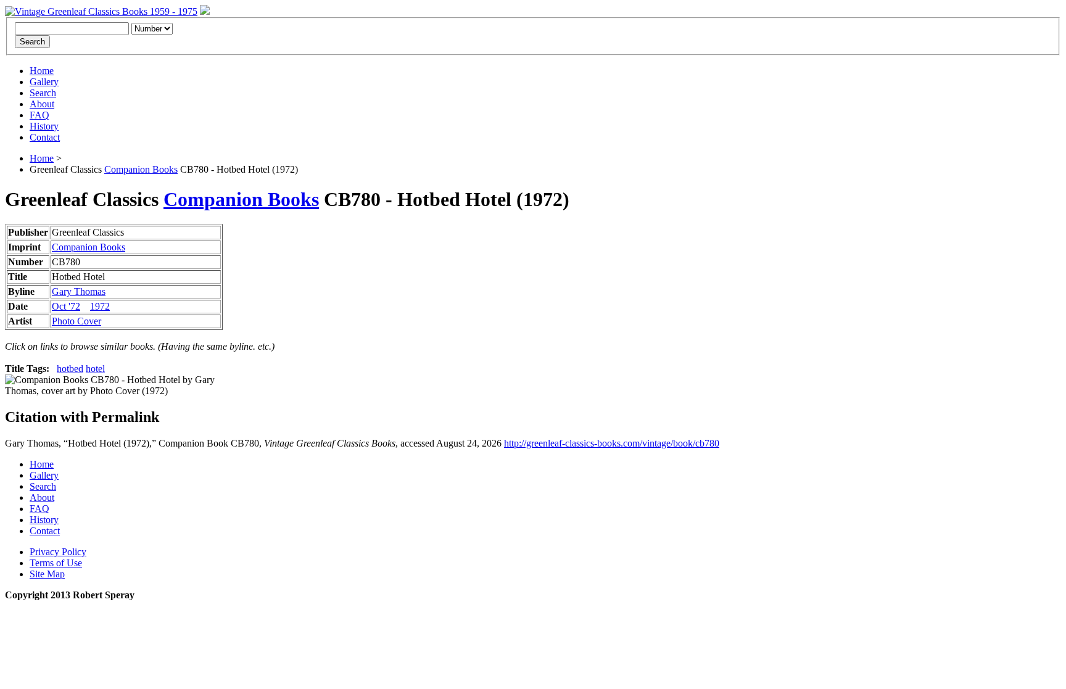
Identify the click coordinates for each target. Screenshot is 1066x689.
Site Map (47, 574)
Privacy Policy (58, 552)
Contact (45, 137)
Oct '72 (66, 306)
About (42, 104)
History (44, 126)
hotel (95, 368)
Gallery (44, 81)
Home (42, 70)
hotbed (70, 368)
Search (43, 93)
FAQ (39, 115)
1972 (100, 306)
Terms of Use (56, 563)
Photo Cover (76, 321)
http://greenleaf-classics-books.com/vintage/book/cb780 (611, 443)
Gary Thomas (78, 291)
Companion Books (141, 169)
